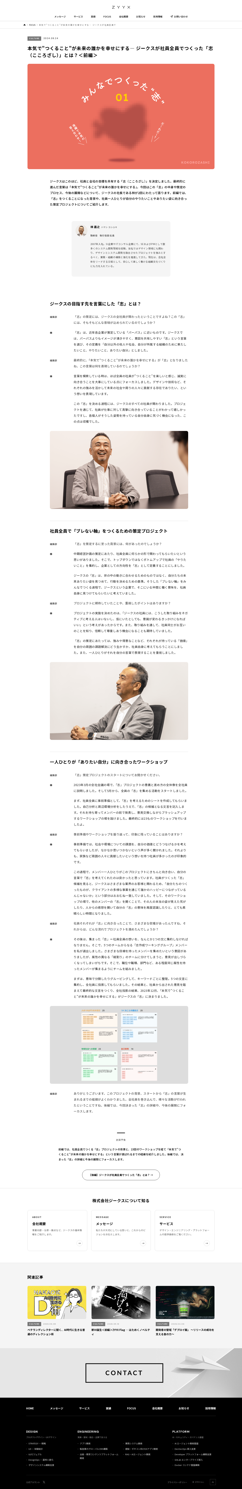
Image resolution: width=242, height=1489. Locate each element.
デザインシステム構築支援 (41, 1465)
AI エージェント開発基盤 (186, 1443)
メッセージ (60, 16)
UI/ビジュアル (35, 1454)
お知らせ (140, 16)
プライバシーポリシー (177, 1482)
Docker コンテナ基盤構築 (187, 1465)
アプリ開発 (85, 1443)
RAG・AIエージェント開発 (137, 1454)
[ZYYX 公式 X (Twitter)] (44, 1482)
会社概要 (123, 16)
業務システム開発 (133, 1443)
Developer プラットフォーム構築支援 (193, 1454)
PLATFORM (181, 1432)
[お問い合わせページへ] (121, 1373)
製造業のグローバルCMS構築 (94, 1448)
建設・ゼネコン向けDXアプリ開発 (141, 1448)
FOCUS (107, 16)
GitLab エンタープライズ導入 (189, 1459)
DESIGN (32, 1432)
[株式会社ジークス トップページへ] (121, 6)
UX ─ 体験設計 (35, 1448)
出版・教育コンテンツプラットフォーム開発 (99, 1456)
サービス (78, 16)
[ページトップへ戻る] (213, 1482)
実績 (93, 16)
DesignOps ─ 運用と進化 (40, 1459)
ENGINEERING (88, 1432)
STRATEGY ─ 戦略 (37, 1443)
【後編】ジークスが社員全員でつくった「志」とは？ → (121, 1175)
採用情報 (157, 16)
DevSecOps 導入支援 (185, 1448)
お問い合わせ (181, 16)
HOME (30, 1408)
